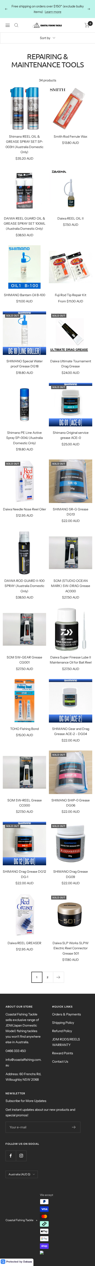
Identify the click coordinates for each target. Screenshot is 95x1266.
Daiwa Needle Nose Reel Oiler (24, 509)
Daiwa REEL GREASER (24, 943)
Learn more (53, 12)
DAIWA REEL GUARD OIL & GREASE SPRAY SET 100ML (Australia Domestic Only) (24, 223)
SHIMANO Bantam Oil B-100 (24, 295)
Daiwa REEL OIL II (70, 218)
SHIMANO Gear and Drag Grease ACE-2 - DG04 (70, 731)
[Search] (16, 25)
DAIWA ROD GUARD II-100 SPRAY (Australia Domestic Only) (24, 586)
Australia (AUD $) (19, 1174)
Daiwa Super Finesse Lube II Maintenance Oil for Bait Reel (71, 659)
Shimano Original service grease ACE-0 (71, 435)
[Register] (74, 1127)
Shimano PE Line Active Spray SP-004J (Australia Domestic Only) (24, 438)
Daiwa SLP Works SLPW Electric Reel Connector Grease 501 (71, 948)
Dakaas (27, 1261)
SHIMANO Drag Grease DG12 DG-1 (24, 874)
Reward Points (62, 1053)
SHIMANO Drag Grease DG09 (70, 874)
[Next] (58, 977)
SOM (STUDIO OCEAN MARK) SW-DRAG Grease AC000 (70, 586)
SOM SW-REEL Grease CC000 (24, 802)
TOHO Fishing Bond (24, 729)
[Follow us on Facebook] (11, 1156)
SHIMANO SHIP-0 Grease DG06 (70, 802)
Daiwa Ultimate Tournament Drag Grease (70, 363)
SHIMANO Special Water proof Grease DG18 (24, 363)
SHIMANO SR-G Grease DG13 (70, 511)
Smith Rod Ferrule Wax (70, 136)
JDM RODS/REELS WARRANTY (66, 1042)
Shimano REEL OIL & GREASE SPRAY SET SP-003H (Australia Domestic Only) (24, 144)
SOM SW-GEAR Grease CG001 (24, 659)
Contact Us (60, 1061)
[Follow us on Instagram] (21, 1156)
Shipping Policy (63, 1023)
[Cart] (87, 25)
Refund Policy (62, 1031)
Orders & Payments (66, 1014)
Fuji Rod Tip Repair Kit (70, 295)
